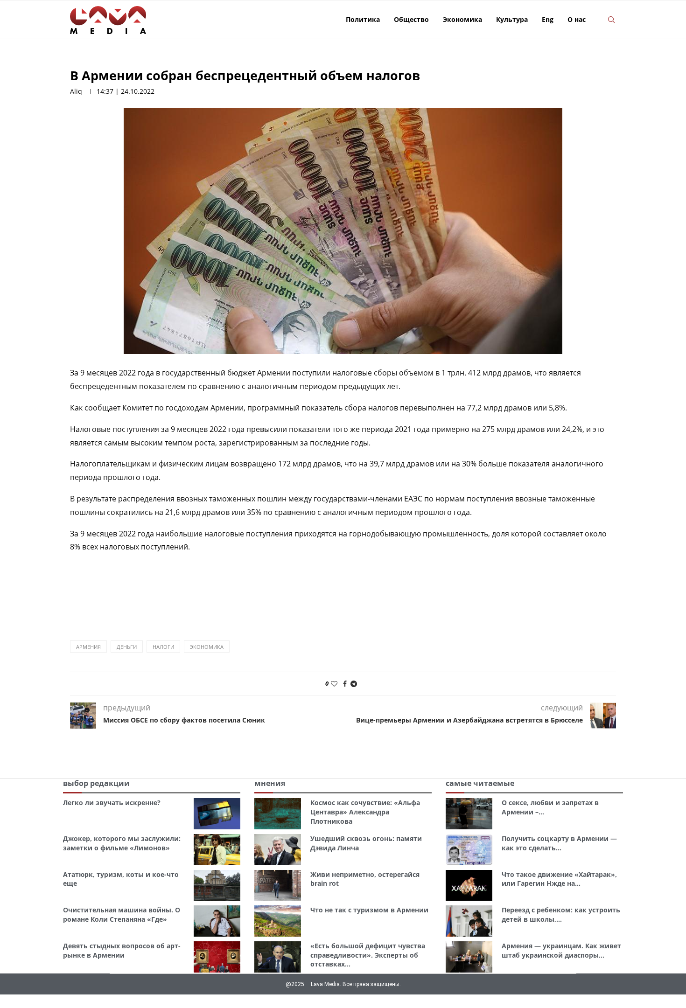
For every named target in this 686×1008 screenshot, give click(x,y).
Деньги (127, 646)
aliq (76, 91)
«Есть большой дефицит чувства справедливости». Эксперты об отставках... (367, 954)
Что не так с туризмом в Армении (369, 909)
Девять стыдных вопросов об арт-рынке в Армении (122, 950)
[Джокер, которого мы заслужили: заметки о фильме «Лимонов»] (217, 849)
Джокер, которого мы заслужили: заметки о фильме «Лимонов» (122, 843)
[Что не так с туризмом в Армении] (277, 921)
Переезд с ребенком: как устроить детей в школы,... (561, 914)
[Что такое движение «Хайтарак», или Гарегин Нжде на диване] (469, 885)
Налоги (163, 646)
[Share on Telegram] (353, 683)
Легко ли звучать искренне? (112, 802)
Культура (512, 19)
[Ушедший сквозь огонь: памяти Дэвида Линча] (277, 849)
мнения (269, 783)
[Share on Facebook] (345, 683)
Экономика (462, 19)
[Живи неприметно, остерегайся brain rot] (277, 885)
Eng (547, 19)
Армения (88, 646)
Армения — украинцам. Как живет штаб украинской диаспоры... (561, 950)
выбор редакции (96, 783)
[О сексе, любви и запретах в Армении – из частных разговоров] (469, 813)
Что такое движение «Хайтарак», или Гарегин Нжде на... (559, 879)
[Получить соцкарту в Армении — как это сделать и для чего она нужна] (469, 849)
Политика (363, 19)
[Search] (611, 19)
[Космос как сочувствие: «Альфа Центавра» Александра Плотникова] (277, 813)
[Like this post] (334, 683)
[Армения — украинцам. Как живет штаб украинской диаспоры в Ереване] (469, 957)
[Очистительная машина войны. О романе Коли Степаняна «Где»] (217, 921)
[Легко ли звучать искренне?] (217, 813)
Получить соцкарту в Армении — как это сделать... (559, 843)
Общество (411, 19)
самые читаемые (480, 783)
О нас (576, 19)
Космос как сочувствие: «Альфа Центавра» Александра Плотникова (365, 811)
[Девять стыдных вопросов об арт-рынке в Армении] (217, 957)
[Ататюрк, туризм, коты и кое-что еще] (217, 885)
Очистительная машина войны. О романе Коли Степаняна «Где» (121, 914)
